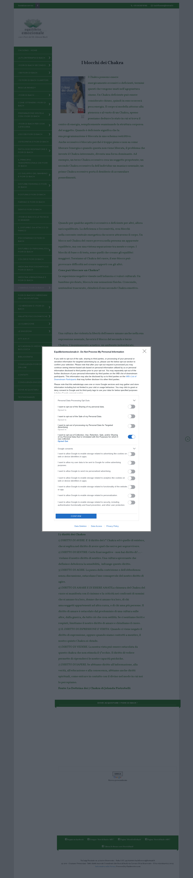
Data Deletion (80, 526)
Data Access (96, 526)
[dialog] (96, 439)
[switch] (131, 407)
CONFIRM (76, 516)
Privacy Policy (112, 526)
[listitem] (96, 400)
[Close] (145, 352)
